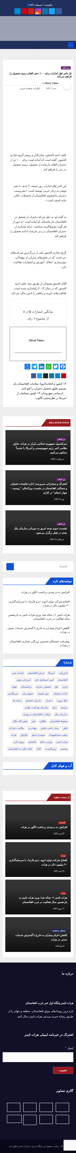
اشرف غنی (18, 673)
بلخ (56, 686)
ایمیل (69, 1048)
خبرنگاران (13, 693)
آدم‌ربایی (63, 673)
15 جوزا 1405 (58, 908)
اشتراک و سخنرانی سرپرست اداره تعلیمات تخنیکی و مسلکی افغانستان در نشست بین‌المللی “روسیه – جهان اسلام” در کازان (38, 488)
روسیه (64, 707)
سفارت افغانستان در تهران (37, 714)
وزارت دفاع (46, 742)
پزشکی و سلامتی (58, 931)
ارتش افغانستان (36, 673)
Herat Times (51, 83)
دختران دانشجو (33, 700)
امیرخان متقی (23, 680)
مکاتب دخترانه (16, 728)
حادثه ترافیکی (60, 693)
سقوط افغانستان (59, 721)
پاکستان (32, 742)
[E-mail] (60, 358)
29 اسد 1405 (59, 833)
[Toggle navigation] (37, 45)
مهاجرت (32, 728)
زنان (54, 707)
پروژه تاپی (18, 742)
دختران (49, 700)
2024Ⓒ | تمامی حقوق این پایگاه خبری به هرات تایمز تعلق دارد (38, 1146)
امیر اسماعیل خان (44, 680)
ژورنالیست (50, 749)
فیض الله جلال (20, 721)
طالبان (42, 721)
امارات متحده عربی (30, 88)
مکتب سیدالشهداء (58, 735)
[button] (4, 44)
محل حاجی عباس (50, 728)
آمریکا (51, 673)
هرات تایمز (62, 742)
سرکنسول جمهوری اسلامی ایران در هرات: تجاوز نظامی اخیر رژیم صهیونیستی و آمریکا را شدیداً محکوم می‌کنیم (40, 448)
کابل (38, 749)
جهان (14, 686)
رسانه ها (17, 700)
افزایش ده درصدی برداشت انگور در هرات (45, 592)
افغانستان (63, 680)
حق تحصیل (43, 693)
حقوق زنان (27, 693)
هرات (13, 735)
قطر (65, 728)
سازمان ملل (61, 714)
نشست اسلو (38, 735)
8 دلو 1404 (59, 946)
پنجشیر (64, 749)
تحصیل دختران (43, 686)
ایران (65, 686)
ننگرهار (24, 735)
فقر (33, 721)
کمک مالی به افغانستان (20, 749)
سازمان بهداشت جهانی (36, 707)
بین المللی (66, 68)
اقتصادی (62, 823)
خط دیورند (62, 700)
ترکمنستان (26, 686)
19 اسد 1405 (59, 871)
